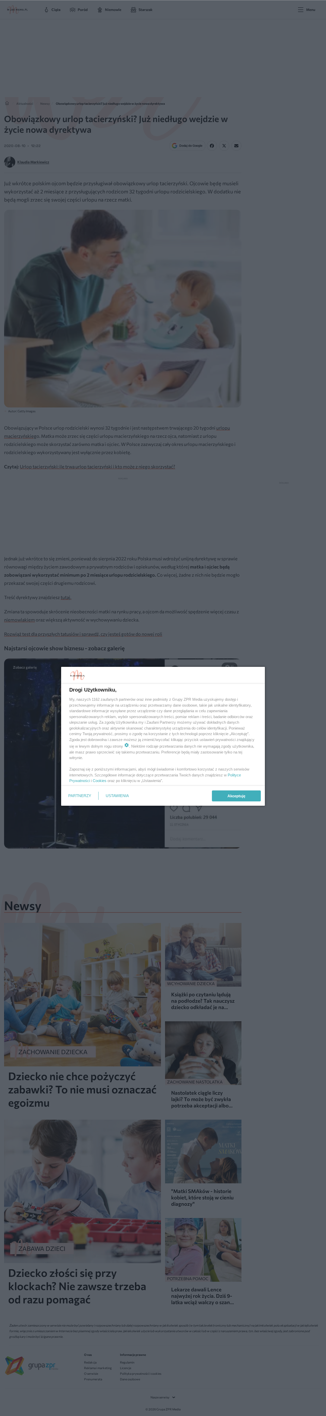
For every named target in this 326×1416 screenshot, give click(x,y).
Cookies (99, 780)
